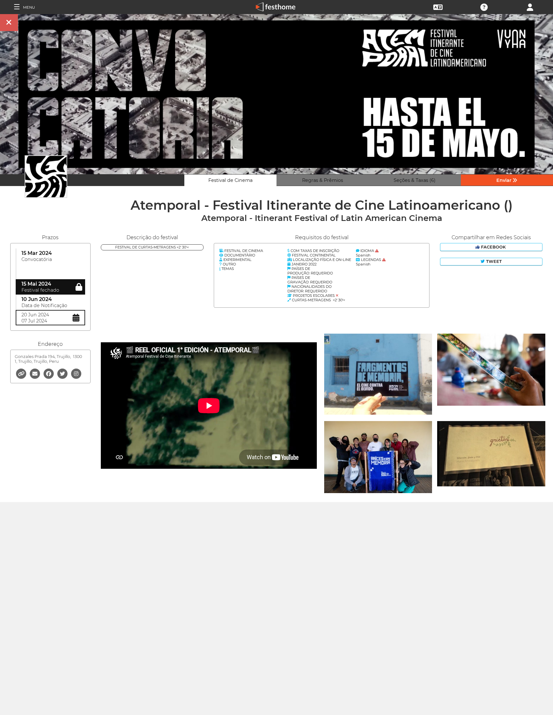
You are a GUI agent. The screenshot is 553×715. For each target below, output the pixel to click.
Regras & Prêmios (322, 180)
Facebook (493, 247)
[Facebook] (49, 373)
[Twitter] (63, 373)
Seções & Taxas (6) (415, 180)
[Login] (530, 6)
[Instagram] (76, 373)
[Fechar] (9, 22)
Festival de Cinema (230, 180)
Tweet (493, 261)
